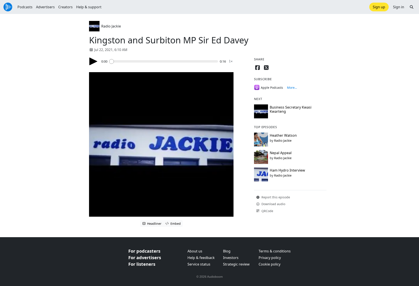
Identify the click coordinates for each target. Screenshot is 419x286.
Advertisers (45, 7)
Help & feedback (201, 257)
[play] (93, 61)
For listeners (141, 264)
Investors (231, 257)
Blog (226, 251)
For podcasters (144, 251)
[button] (412, 7)
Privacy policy (270, 257)
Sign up (379, 7)
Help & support (88, 7)
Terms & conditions (275, 251)
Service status (198, 264)
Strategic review (236, 264)
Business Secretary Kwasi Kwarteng (290, 109)
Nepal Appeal (281, 152)
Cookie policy (269, 264)
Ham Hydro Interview (287, 170)
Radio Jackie (111, 26)
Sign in (398, 7)
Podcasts (25, 7)
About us (194, 251)
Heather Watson (283, 135)
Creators (65, 7)
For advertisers (144, 257)
